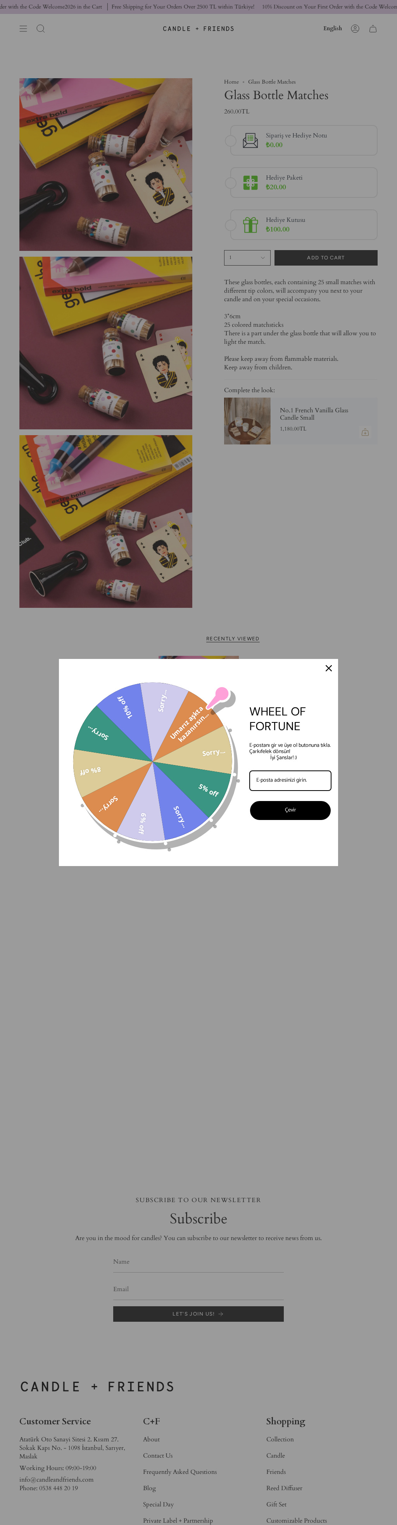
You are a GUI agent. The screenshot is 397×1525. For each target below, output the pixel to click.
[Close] (328, 668)
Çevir (290, 810)
